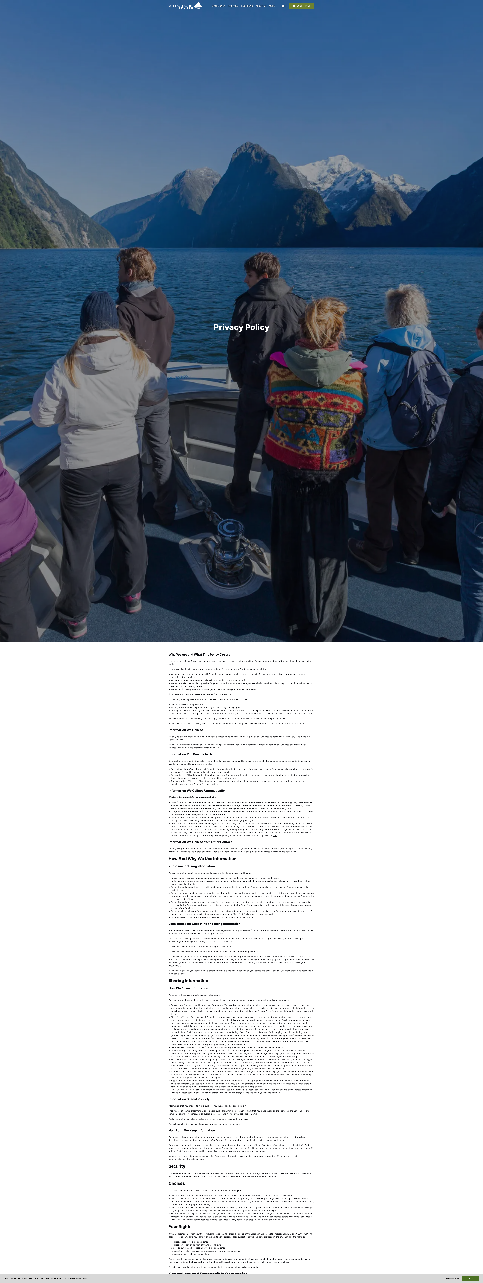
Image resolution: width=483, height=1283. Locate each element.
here (275, 835)
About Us (261, 6)
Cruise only (218, 6)
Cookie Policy (178, 973)
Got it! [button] (470, 1278)
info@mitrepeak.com (222, 694)
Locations (247, 6)
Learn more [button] (81, 1278)
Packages (233, 6)
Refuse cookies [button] (452, 1278)
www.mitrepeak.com (193, 704)
